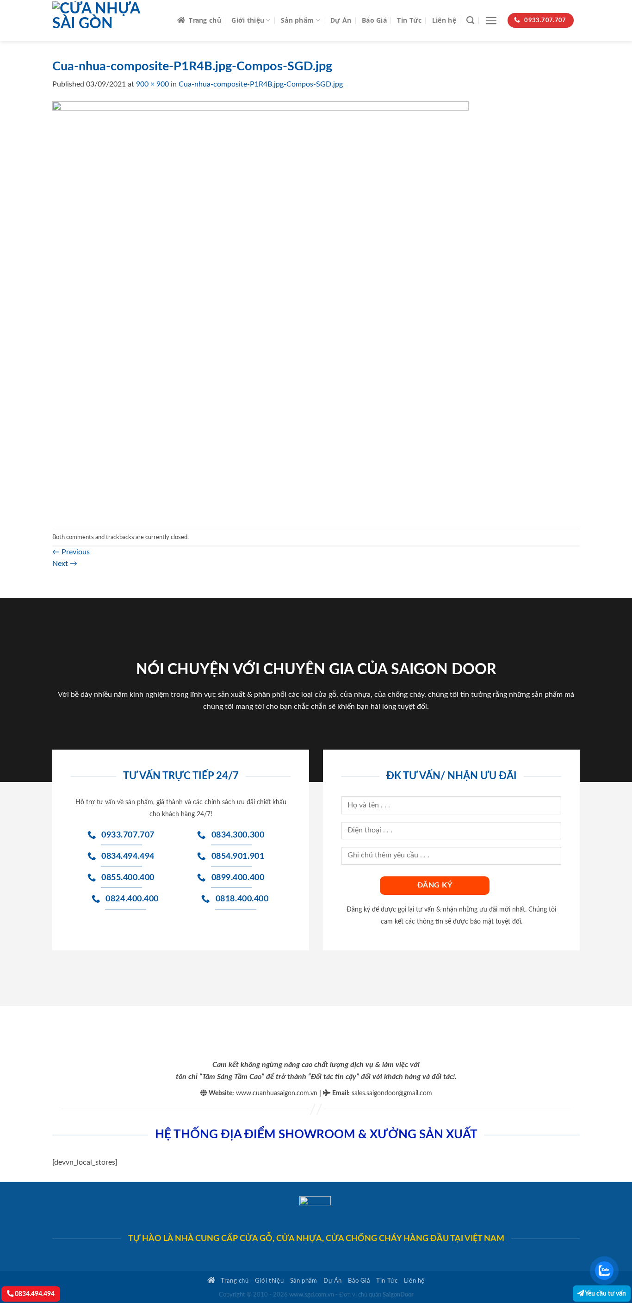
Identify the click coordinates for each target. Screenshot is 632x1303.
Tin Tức (409, 20)
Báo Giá (374, 20)
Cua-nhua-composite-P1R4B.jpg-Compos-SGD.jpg (261, 84)
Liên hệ (444, 20)
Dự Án (340, 20)
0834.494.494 (34, 1294)
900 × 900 (152, 84)
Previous (71, 552)
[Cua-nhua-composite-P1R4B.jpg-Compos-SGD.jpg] (260, 309)
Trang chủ (205, 20)
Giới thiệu (247, 20)
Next (64, 563)
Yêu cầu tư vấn (605, 1293)
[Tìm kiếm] (470, 20)
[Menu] (491, 20)
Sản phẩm (297, 20)
